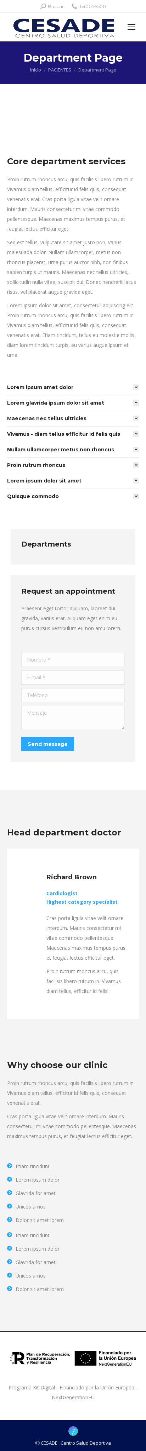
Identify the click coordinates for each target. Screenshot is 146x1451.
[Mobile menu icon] (131, 27)
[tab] (73, 387)
